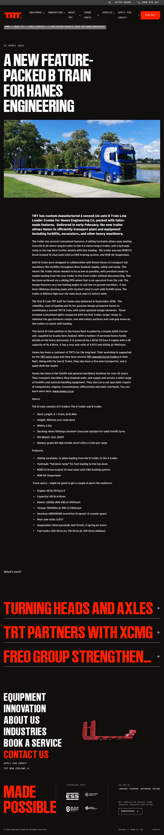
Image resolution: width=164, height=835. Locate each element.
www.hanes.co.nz (63, 391)
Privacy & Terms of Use (130, 830)
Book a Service (33, 743)
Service (107, 13)
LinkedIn (123, 789)
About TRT (71, 15)
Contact (150, 15)
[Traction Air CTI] (91, 794)
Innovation (55, 13)
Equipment (35, 13)
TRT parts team (49, 356)
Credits (156, 830)
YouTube (156, 789)
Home (7, 27)
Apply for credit (15, 763)
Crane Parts (87, 15)
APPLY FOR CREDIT (124, 15)
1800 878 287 (150, 2)
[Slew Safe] (72, 809)
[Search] (110, 2)
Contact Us (26, 754)
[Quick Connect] (91, 808)
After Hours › (124, 2)
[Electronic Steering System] (72, 796)
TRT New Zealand (16, 768)
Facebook (133, 789)
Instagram (145, 789)
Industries (25, 731)
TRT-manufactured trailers (103, 356)
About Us (22, 720)
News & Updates (36, 27)
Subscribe (130, 811)
